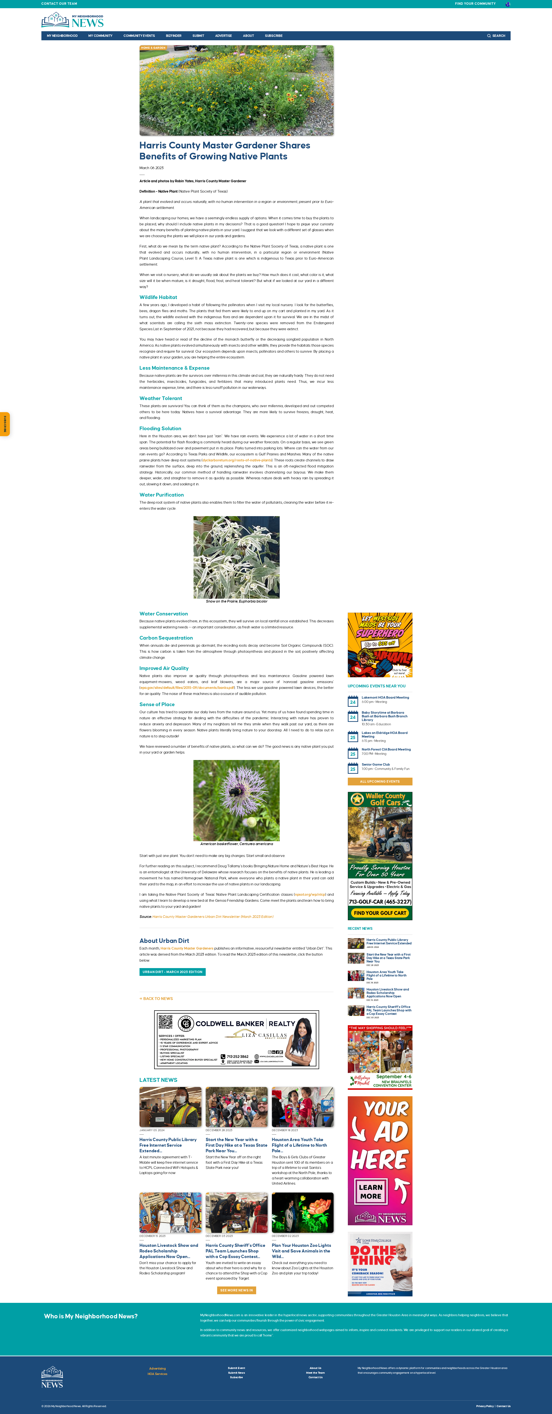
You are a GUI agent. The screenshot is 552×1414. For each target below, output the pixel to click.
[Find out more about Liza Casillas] (236, 1039)
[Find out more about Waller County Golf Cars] (380, 856)
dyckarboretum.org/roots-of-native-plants (237, 460)
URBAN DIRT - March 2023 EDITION (172, 972)
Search (498, 35)
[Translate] (508, 4)
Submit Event (236, 1368)
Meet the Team (315, 1372)
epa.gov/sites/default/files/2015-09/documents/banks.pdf (187, 688)
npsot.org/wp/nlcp (310, 895)
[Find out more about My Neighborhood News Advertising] (380, 1160)
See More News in (236, 1290)
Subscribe (273, 35)
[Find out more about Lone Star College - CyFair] (380, 1264)
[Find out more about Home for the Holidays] (380, 1057)
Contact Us (316, 1377)
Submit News (236, 1372)
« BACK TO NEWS (156, 999)
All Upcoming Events (380, 781)
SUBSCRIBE (4, 424)
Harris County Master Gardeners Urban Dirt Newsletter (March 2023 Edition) (212, 917)
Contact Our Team (59, 3)
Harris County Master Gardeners (187, 948)
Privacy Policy (485, 1406)
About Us (315, 1368)
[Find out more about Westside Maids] (380, 645)
